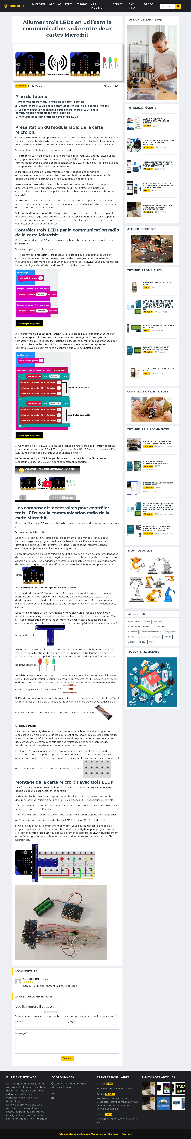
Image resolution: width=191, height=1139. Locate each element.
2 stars (47, 1011)
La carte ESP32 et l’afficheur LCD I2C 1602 (158, 326)
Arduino (55, 4)
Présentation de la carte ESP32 (157, 283)
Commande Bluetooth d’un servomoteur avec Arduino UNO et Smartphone (158, 164)
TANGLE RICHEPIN (31, 979)
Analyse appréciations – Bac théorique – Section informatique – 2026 (158, 207)
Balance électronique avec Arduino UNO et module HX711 (158, 442)
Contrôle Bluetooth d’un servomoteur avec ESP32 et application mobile (158, 186)
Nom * (19, 1021)
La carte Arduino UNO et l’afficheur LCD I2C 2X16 (156, 348)
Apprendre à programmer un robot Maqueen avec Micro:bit (158, 143)
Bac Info (132, 6)
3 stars (50, 1011)
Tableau (141, 642)
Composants (170, 632)
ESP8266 (82, 4)
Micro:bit (38, 4)
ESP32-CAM (143, 637)
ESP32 (69, 4)
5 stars (56, 1011)
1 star (44, 1011)
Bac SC (148, 4)
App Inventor (97, 6)
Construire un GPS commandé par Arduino (155, 462)
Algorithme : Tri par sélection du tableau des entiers (157, 121)
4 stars (53, 1011)
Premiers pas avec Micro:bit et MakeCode (158, 484)
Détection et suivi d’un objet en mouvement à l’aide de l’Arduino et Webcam (158, 529)
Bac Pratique (134, 627)
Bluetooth (132, 632)
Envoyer (67, 1058)
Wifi (150, 642)
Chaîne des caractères (151, 632)
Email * (72, 1021)
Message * (21, 1033)
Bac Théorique (159, 627)
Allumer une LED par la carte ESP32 (158, 370)
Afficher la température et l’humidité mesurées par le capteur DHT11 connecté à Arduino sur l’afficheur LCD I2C (158, 305)
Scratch (119, 4)
